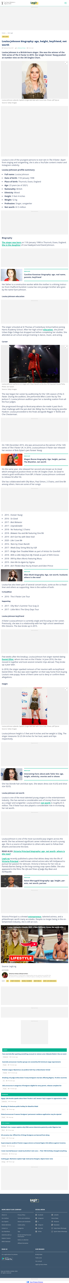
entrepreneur (34, 916)
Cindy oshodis (15, 981)
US (3, 1080)
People (4, 1065)
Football (5, 1072)
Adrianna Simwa (21, 48)
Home (3, 33)
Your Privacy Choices (36, 1282)
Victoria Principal (10, 861)
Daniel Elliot (7, 659)
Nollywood (5, 1057)
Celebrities (4, 1101)
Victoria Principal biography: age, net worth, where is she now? (33, 852)
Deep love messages (49, 981)
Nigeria (3, 1109)
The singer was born (12, 242)
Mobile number (27, 981)
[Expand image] (66, 63)
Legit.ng (6, 858)
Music (3, 1130)
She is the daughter (11, 245)
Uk (7, 981)
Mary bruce (37, 981)
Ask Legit (10, 33)
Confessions (5, 1154)
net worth (45, 803)
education (48, 329)
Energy (3, 1161)
